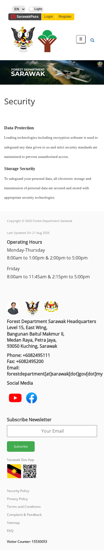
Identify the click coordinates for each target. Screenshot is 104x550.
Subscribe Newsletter (29, 420)
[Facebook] (31, 398)
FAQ (10, 530)
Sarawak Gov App (20, 459)
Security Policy (18, 490)
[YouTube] (15, 398)
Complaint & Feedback (24, 514)
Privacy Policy (17, 498)
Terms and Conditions (24, 506)
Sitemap (13, 522)
